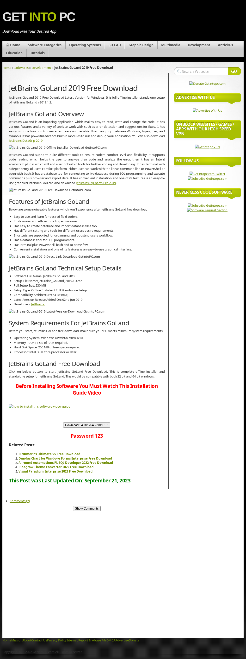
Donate (134, 640)
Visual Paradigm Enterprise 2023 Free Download (55, 471)
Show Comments (87, 508)
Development (199, 45)
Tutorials (37, 53)
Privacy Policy (57, 640)
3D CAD (115, 45)
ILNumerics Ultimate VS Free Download (49, 454)
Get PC (38, 17)
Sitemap (72, 640)
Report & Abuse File (92, 640)
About (26, 640)
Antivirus (225, 45)
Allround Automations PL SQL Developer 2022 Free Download (65, 463)
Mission (16, 640)
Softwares (21, 67)
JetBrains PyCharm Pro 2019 (96, 183)
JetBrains (38, 304)
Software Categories (45, 45)
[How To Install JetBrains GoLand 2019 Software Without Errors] (39, 406)
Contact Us (39, 640)
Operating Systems (85, 45)
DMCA (110, 640)
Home (15, 45)
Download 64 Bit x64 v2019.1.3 (86, 425)
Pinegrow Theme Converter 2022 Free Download (55, 467)
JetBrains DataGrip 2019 (26, 140)
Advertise (122, 640)
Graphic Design (141, 45)
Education (14, 53)
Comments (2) (20, 501)
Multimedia (170, 45)
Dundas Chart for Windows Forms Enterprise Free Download (65, 458)
